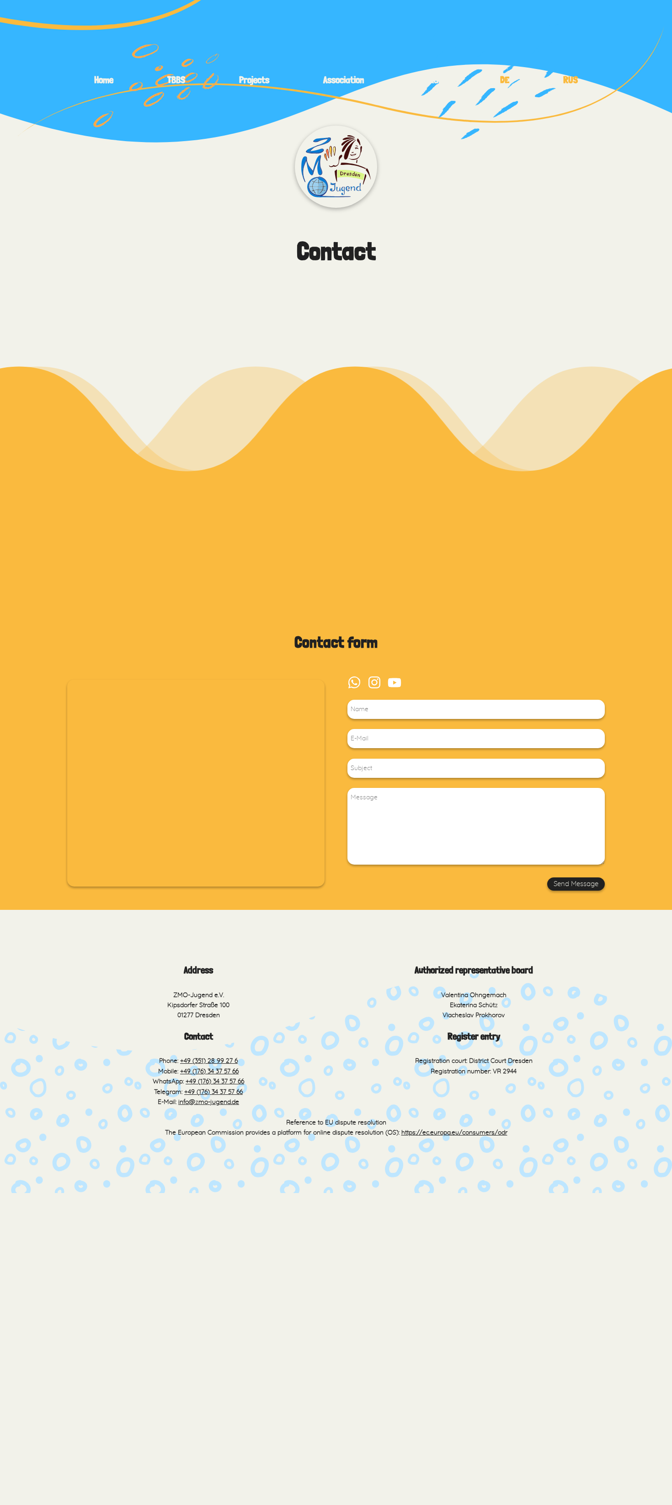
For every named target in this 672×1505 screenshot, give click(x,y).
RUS (570, 80)
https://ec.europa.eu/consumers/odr (454, 1133)
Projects (254, 80)
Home (103, 80)
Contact (431, 80)
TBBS (176, 80)
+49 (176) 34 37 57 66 (209, 1071)
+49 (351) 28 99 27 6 (209, 1061)
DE (504, 80)
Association (343, 80)
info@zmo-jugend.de (208, 1102)
